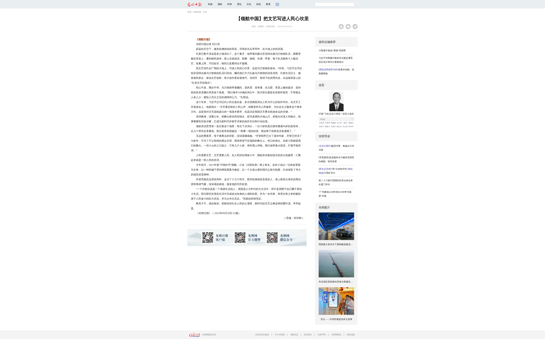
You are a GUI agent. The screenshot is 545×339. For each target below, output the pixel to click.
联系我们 (308, 335)
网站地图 (351, 335)
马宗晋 (321, 123)
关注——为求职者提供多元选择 (336, 319)
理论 (239, 4)
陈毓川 (327, 127)
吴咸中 (333, 127)
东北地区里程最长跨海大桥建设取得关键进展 (341, 281)
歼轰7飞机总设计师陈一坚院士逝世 (336, 114)
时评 (229, 4)
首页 (189, 12)
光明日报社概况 (262, 335)
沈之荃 (339, 123)
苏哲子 (321, 127)
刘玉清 (345, 127)
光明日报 (197, 12)
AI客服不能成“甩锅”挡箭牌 (332, 50)
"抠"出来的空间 (333, 169)
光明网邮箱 (336, 335)
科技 (258, 4)
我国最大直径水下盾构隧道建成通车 (337, 244)
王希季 (327, 123)
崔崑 (345, 123)
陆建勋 (333, 123)
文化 (249, 4)
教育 (268, 4)
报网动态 (294, 335)
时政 (210, 4)
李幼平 (351, 127)
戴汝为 (339, 127)
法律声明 (322, 335)
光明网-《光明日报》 (267, 26)
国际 (220, 4)
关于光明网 (280, 335)
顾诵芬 (351, 123)
